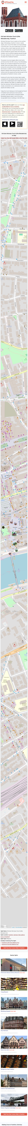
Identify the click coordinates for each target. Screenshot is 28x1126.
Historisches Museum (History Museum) (10, 973)
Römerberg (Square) (5, 1011)
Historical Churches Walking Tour (10, 944)
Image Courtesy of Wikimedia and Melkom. (9, 1052)
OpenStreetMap (19, 927)
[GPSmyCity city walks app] (9, 2)
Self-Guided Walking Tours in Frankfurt (13, 106)
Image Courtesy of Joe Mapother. (7, 1071)
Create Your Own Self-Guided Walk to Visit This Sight (14, 138)
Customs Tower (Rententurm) (8, 1089)
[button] (14, 534)
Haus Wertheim (4, 1031)
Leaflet (13, 927)
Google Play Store (16, 112)
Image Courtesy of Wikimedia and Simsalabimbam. (10, 975)
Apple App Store (6, 112)
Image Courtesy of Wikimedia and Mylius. (8, 100)
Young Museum (4, 992)
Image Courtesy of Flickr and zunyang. (8, 1110)
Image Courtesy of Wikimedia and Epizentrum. (9, 1033)
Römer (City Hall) (5, 1050)
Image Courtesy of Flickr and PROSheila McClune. (10, 994)
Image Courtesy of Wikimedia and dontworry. (9, 1013)
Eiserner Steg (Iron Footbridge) (8, 1108)
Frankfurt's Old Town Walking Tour (10, 943)
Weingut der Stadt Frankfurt (7, 1069)
